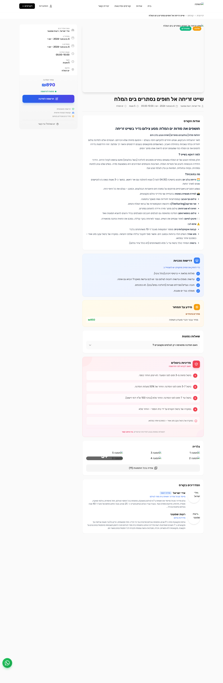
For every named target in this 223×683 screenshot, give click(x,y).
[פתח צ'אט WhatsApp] (7, 663)
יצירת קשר (103, 6)
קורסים (191, 15)
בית (149, 6)
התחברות (43, 6)
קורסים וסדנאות (123, 6)
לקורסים (28, 6)
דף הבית (200, 15)
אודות (139, 6)
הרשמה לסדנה (46, 98)
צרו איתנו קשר (127, 432)
